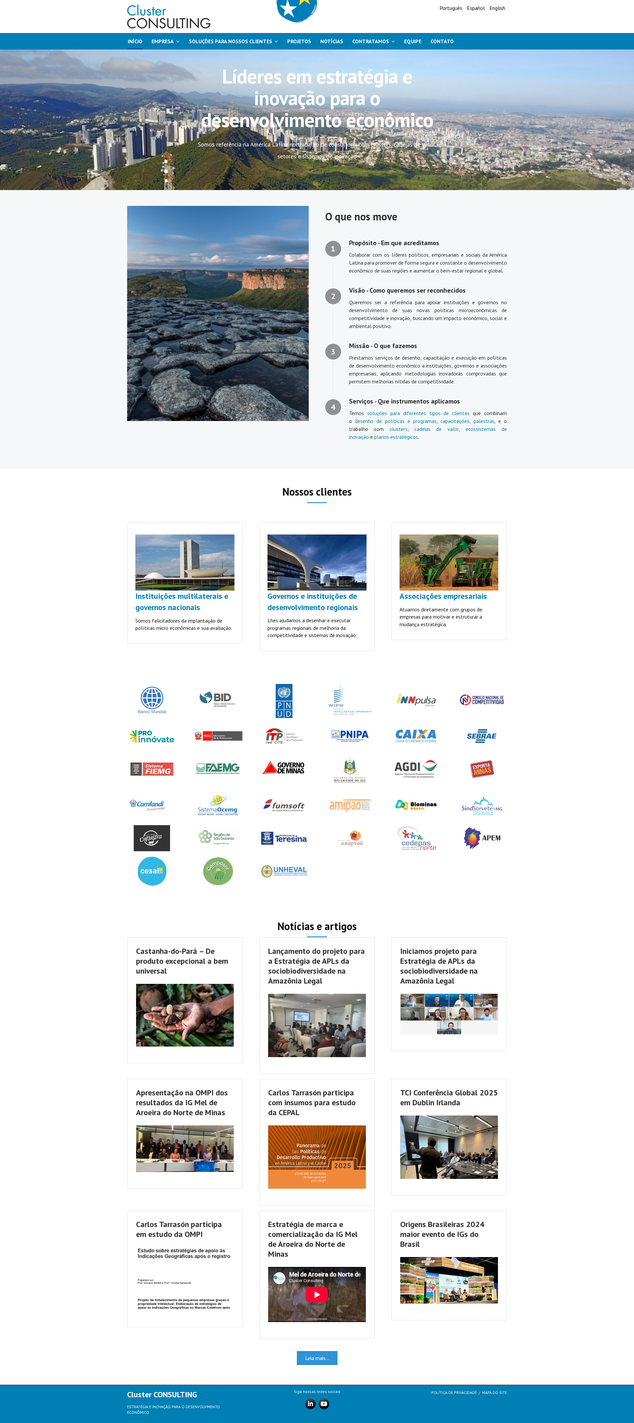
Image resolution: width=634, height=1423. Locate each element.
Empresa (163, 41)
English (497, 8)
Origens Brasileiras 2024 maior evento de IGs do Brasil (442, 1234)
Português (452, 8)
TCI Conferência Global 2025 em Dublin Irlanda (449, 1097)
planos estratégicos (396, 437)
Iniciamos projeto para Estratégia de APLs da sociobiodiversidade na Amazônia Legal (439, 966)
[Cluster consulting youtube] (324, 1403)
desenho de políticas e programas (396, 421)
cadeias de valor (436, 429)
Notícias (331, 41)
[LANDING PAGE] (169, 16)
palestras (484, 421)
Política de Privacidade (454, 1392)
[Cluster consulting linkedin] (310, 1403)
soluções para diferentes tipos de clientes (418, 413)
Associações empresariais (443, 596)
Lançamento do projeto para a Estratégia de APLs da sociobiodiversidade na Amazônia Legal (316, 966)
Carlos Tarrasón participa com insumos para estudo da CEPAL (312, 1102)
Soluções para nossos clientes (230, 41)
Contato (442, 41)
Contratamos (370, 41)
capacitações (454, 421)
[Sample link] (350, 699)
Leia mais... (317, 1358)
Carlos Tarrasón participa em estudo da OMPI (179, 1229)
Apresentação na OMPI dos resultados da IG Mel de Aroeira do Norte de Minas (182, 1102)
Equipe (412, 41)
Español (476, 8)
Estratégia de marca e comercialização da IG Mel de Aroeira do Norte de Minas (313, 1239)
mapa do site (494, 1392)
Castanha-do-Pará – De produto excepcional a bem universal (182, 961)
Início (135, 41)
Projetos (299, 41)
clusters (398, 429)
